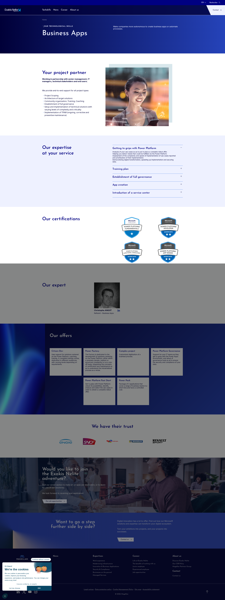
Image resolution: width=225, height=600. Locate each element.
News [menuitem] (55, 10)
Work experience (99, 561)
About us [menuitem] (74, 10)
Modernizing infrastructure (103, 564)
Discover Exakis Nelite (180, 561)
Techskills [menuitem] (46, 10)
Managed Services (99, 575)
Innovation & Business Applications (106, 566)
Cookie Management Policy (123, 589)
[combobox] (203, 2)
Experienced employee (141, 569)
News (55, 556)
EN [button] (202, 2)
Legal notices (89, 589)
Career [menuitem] (64, 10)
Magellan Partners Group (181, 566)
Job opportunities (139, 572)
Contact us (125, 539)
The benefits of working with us (144, 564)
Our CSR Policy (178, 564)
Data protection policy (103, 589)
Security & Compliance (101, 569)
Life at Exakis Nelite (140, 561)
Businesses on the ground (102, 572)
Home (44, 20)
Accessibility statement (151, 589)
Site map (138, 589)
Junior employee (139, 566)
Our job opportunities (54, 501)
